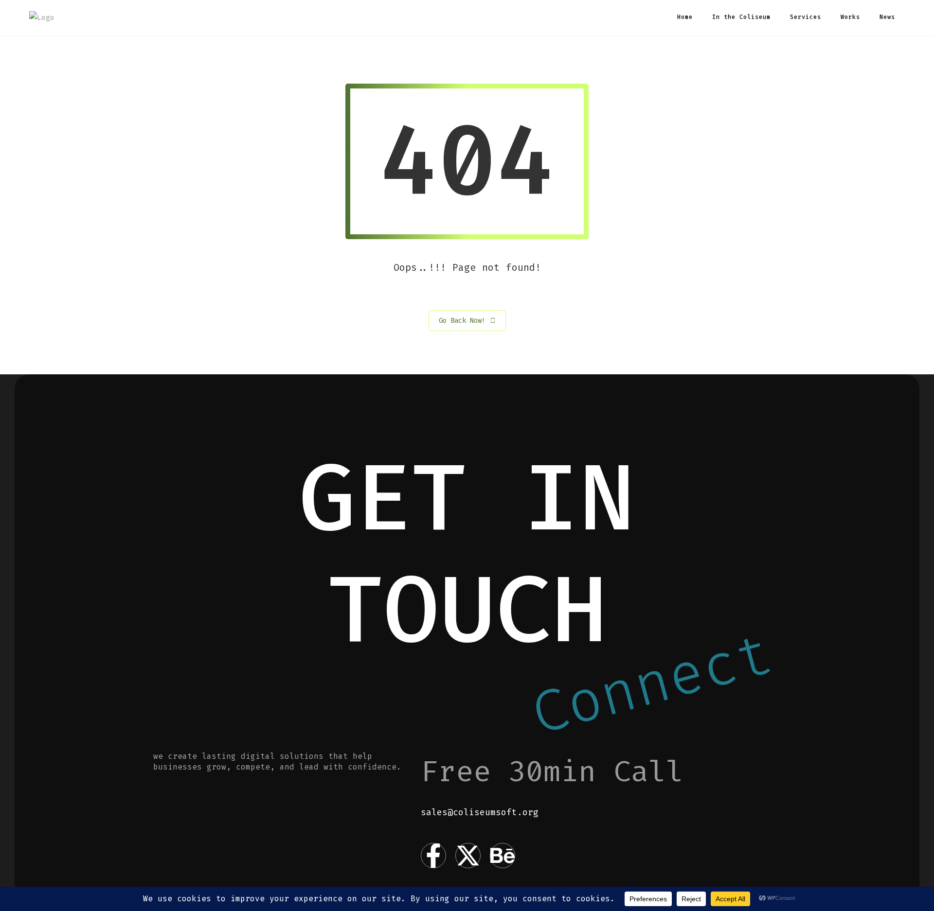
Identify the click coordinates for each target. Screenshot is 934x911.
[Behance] (502, 855)
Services (805, 17)
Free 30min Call (552, 771)
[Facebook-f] (433, 855)
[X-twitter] (468, 855)
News (887, 17)
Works (850, 17)
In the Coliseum (741, 17)
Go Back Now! (462, 320)
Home (685, 17)
